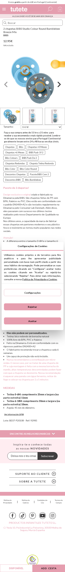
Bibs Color (10, 169)
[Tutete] (19, 9)
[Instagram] (52, 515)
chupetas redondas (15, 163)
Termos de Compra (59, 501)
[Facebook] (12, 515)
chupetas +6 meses (14, 152)
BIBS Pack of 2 (36, 152)
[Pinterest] (32, 515)
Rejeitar (32, 306)
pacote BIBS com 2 (39, 174)
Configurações (32, 292)
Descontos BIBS (13, 180)
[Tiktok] (22, 515)
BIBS (5, 35)
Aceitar (32, 321)
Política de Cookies (26, 501)
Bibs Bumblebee (33, 180)
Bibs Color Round (28, 169)
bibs (21, 147)
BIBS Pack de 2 (29, 158)
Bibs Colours (11, 158)
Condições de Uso (42, 501)
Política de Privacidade (7, 501)
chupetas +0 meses (37, 147)
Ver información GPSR (14, 414)
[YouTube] (42, 515)
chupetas (9, 147)
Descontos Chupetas (15, 174)
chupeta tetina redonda (41, 163)
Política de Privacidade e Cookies (39, 279)
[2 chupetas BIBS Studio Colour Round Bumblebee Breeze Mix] (32, 79)
